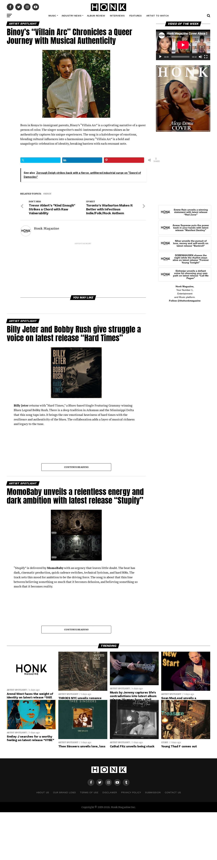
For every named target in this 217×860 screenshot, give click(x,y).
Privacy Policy (131, 792)
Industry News (71, 15)
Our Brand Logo (64, 792)
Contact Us (173, 792)
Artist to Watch (157, 15)
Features (135, 15)
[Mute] (200, 56)
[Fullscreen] (206, 56)
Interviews (117, 15)
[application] (183, 45)
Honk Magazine (46, 228)
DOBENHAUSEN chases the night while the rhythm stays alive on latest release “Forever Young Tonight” (191, 259)
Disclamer (109, 792)
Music (52, 15)
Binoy (47, 194)
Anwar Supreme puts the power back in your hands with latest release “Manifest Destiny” (191, 228)
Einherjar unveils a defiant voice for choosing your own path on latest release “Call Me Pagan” (191, 274)
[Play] (160, 56)
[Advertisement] (83, 268)
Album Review (96, 15)
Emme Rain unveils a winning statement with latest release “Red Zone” (191, 212)
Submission (153, 792)
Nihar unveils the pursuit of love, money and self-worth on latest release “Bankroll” (190, 243)
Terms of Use (89, 792)
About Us (42, 792)
